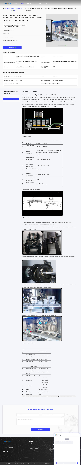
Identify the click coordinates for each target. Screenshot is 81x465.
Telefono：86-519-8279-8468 (10, 445)
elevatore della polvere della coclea (33, 396)
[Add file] (56, 463)
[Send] (78, 463)
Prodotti (22, 3)
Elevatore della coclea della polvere (67, 396)
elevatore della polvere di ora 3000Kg (51, 396)
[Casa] (7, 3)
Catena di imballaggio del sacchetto (16, 9)
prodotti (8, 8)
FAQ (35, 3)
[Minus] (78, 435)
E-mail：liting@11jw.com (9, 447)
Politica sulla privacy (9, 463)
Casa (15, 3)
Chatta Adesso (11, 47)
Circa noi (29, 3)
